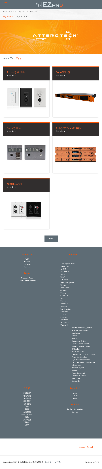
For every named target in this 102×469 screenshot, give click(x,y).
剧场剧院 (27, 393)
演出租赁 (27, 401)
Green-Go (64, 296)
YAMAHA (64, 325)
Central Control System (80, 344)
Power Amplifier (78, 352)
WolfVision (64, 322)
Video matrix (76, 378)
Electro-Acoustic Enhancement (83, 362)
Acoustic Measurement (80, 330)
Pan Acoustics (65, 309)
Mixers (74, 336)
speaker (74, 338)
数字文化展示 (27, 414)
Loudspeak (76, 333)
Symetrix (63, 317)
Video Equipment (78, 373)
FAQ (75, 398)
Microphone (76, 365)
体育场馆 (27, 396)
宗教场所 (27, 420)
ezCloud (63, 290)
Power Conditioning (79, 357)
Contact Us (27, 264)
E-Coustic (64, 280)
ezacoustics (64, 288)
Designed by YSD (92, 462)
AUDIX (63, 269)
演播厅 (27, 422)
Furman (63, 293)
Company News (27, 278)
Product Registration (75, 409)
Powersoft (64, 312)
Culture (27, 262)
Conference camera (79, 376)
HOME (6, 12)
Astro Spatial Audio (67, 264)
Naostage (63, 306)
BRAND (14, 12)
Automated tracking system (82, 328)
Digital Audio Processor (81, 360)
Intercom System (78, 368)
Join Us (27, 267)
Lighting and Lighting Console (83, 354)
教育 (27, 409)
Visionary (64, 320)
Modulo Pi (64, 304)
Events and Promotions (27, 281)
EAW (62, 277)
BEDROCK (64, 272)
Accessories (76, 381)
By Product (23, 16)
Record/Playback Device (81, 346)
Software (75, 370)
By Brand (22, 12)
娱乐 (27, 417)
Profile (27, 259)
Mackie (63, 301)
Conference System (79, 341)
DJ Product (76, 349)
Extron (63, 285)
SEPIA (63, 314)
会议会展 (27, 404)
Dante (62, 274)
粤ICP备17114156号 (53, 462)
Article (75, 396)
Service (75, 412)
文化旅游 (27, 398)
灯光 (27, 425)
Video (75, 393)
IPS (61, 298)
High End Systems (67, 282)
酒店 (27, 406)
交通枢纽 (27, 412)
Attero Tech (32, 12)
